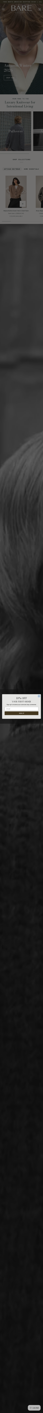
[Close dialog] (39, 696)
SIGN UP (21, 713)
